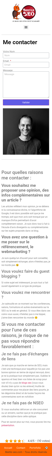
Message (8, 70)
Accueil (8, 447)
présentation (7, 425)
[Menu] (26, 27)
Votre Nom (9, 51)
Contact (20, 447)
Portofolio (35, 447)
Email (6, 61)
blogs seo (26, 382)
